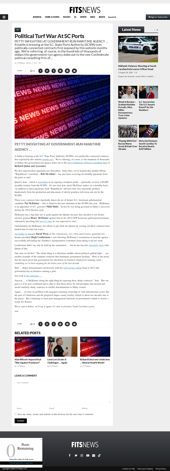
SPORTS (83, 17)
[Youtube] (89, 455)
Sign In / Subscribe (159, 17)
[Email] (95, 455)
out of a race (46, 221)
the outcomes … (34, 275)
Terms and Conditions (145, 469)
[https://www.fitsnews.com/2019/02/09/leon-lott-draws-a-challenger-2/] (62, 347)
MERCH (102, 17)
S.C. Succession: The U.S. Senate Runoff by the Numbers (147, 106)
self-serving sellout (72, 267)
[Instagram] (83, 455)
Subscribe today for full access (21, 459)
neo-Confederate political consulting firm (87, 162)
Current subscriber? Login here (21, 463)
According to (21, 233)
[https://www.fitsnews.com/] (85, 9)
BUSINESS (37, 17)
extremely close (96, 245)
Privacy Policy (161, 469)
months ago (47, 159)
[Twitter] (77, 455)
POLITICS (66, 17)
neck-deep (43, 181)
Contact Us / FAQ (128, 469)
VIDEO (92, 17)
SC (75, 17)
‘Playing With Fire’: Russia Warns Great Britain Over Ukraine (127, 145)
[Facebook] (72, 455)
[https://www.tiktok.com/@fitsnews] (99, 455)
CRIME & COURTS (52, 17)
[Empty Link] (155, 30)
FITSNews (21, 63)
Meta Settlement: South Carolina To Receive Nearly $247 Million (148, 145)
